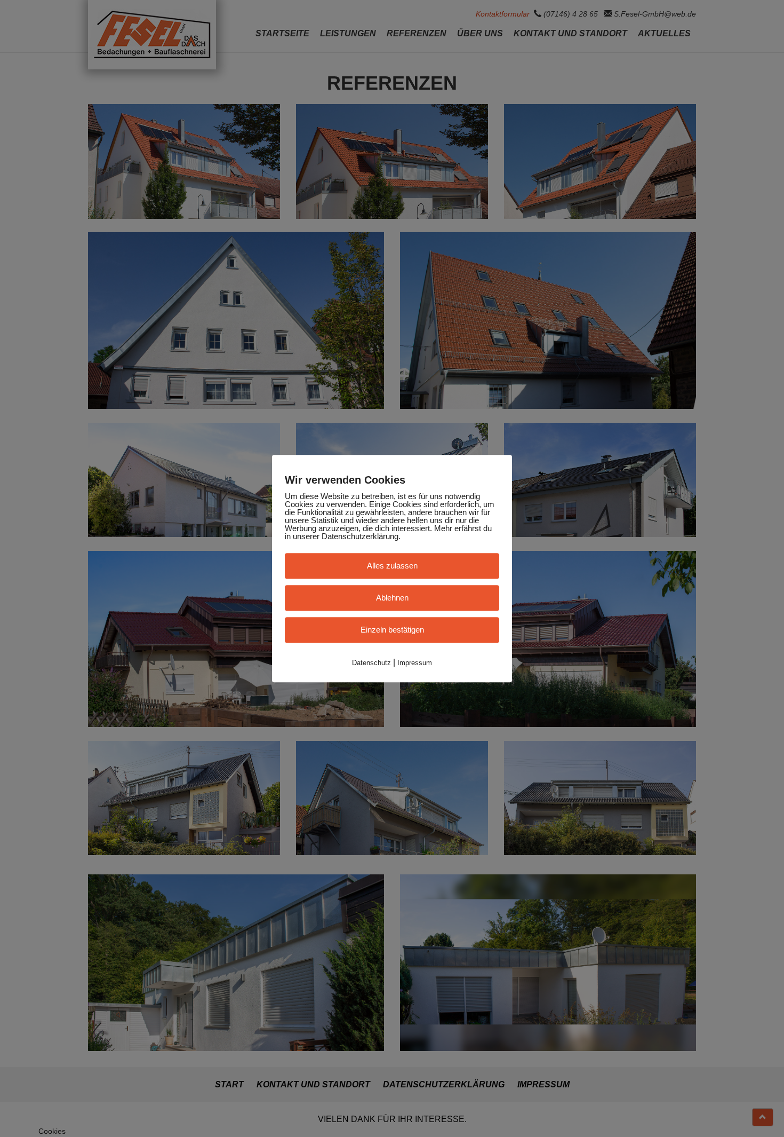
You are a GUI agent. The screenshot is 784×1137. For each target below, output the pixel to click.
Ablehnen (392, 597)
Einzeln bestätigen (392, 629)
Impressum (414, 663)
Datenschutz (371, 663)
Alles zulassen (392, 565)
